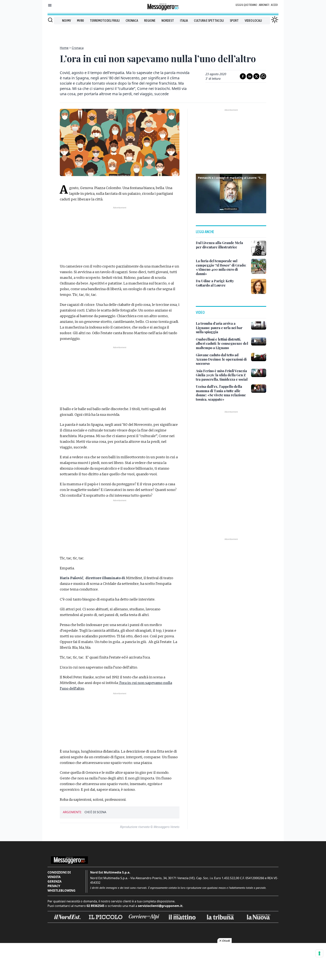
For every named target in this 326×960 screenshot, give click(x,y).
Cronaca (132, 20)
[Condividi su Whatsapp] (263, 76)
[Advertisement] (163, 32)
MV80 (80, 20)
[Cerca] (50, 20)
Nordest (167, 20)
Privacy (54, 886)
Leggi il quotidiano (246, 4)
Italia (184, 20)
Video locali (253, 20)
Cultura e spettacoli (209, 20)
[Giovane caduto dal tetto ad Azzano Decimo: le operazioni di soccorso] (258, 357)
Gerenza (55, 881)
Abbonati (264, 4)
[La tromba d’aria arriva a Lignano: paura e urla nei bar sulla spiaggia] (258, 325)
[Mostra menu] (50, 5)
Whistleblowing (61, 890)
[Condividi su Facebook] (243, 76)
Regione (149, 20)
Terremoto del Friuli (105, 20)
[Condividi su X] (256, 76)
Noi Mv (66, 20)
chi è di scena (95, 812)
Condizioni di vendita (59, 874)
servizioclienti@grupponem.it (160, 906)
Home (64, 48)
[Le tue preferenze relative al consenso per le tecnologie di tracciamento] (319, 953)
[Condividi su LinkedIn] (250, 76)
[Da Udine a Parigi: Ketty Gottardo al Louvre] (258, 286)
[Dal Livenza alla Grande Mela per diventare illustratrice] (258, 248)
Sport (234, 20)
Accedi (274, 4)
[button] (231, 193)
